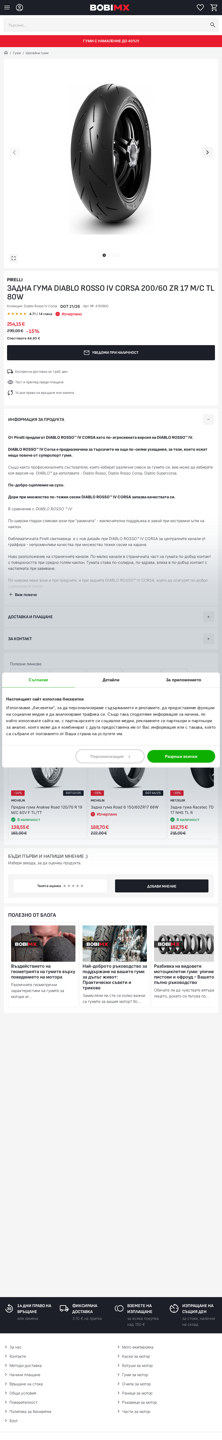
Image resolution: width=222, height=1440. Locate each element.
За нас (15, 1347)
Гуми (17, 53)
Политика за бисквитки (30, 1411)
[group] (111, 159)
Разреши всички (181, 756)
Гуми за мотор (135, 1374)
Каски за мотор (136, 1356)
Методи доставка (25, 1365)
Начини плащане (24, 1374)
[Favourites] (200, 7)
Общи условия (22, 1393)
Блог (13, 1420)
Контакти (17, 1356)
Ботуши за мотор (137, 1365)
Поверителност (23, 1402)
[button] (104, 255)
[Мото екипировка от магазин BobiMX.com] (6, 53)
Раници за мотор (137, 1393)
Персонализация (107, 756)
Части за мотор (136, 1411)
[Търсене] (212, 24)
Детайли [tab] (111, 680)
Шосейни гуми (37, 53)
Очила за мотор (136, 1384)
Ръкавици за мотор (139, 1402)
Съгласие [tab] (38, 680)
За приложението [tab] (183, 680)
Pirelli (14, 279)
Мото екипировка (138, 1347)
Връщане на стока (26, 1384)
